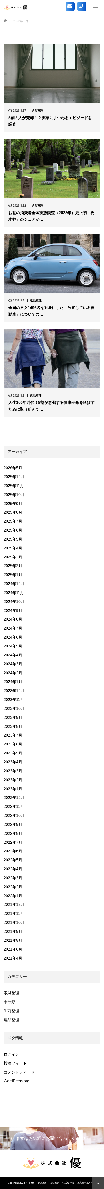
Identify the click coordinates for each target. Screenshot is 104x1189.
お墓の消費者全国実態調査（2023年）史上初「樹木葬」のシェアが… (51, 216)
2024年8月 (13, 619)
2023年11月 (14, 700)
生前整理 (11, 1011)
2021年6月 (13, 949)
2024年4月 (13, 655)
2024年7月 (13, 628)
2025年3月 (13, 557)
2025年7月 (13, 521)
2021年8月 (13, 940)
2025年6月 (13, 530)
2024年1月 (13, 682)
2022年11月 (14, 807)
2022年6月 (13, 851)
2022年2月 (13, 887)
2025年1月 (13, 575)
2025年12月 (14, 477)
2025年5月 (13, 539)
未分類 (9, 1002)
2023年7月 (13, 735)
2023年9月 (13, 717)
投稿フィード (15, 1063)
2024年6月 (13, 637)
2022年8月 (13, 833)
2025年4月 (13, 548)
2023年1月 (13, 789)
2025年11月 (14, 486)
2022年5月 (13, 860)
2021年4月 (13, 958)
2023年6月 (13, 744)
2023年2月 (13, 780)
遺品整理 (37, 110)
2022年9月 (13, 824)
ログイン (11, 1054)
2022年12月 (14, 798)
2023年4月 (13, 762)
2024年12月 (14, 584)
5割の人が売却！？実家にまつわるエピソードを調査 (50, 121)
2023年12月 (14, 691)
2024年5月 (13, 646)
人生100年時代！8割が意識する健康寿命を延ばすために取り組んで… (51, 405)
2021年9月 (13, 931)
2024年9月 (13, 611)
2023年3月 (13, 771)
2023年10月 (14, 709)
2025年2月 (13, 566)
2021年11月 (14, 913)
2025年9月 (13, 504)
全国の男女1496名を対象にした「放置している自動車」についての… (51, 311)
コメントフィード (19, 1072)
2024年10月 (14, 602)
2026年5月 (13, 468)
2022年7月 (13, 842)
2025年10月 (14, 495)
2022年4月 (13, 869)
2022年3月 (13, 878)
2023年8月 (13, 726)
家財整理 (11, 993)
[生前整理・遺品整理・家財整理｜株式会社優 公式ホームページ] (16, 7)
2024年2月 (13, 673)
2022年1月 (13, 896)
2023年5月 (13, 753)
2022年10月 (14, 815)
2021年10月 (14, 922)
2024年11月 (14, 593)
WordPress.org (16, 1081)
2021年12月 (14, 905)
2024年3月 (13, 664)
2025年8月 (13, 512)
